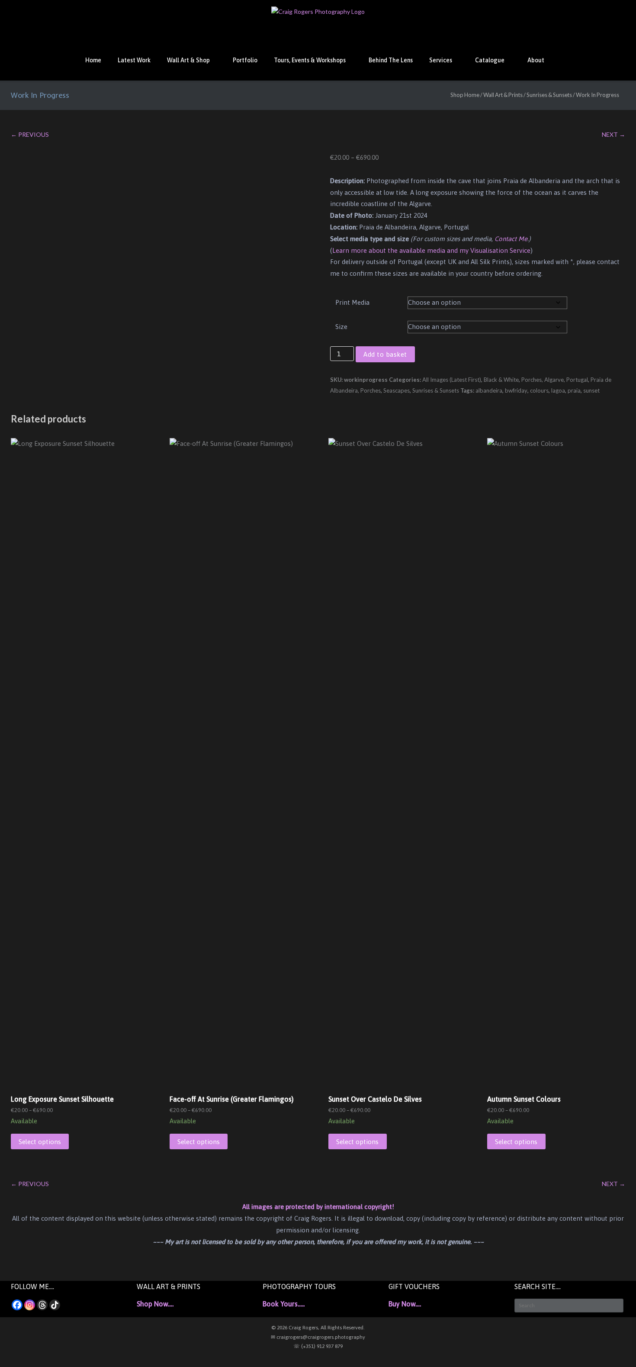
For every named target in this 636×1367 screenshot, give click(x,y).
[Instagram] (29, 1304)
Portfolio (245, 60)
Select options (40, 1141)
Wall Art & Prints (503, 94)
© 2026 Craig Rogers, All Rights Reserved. (318, 1328)
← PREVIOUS (30, 134)
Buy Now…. (405, 1304)
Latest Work (134, 60)
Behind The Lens (391, 60)
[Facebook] (17, 1304)
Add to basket (385, 354)
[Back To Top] (614, 1345)
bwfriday (516, 390)
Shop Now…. (155, 1304)
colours (539, 390)
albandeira (488, 390)
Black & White (501, 379)
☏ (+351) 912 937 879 (318, 1346)
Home (93, 60)
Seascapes (396, 390)
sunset (591, 390)
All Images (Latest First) (451, 379)
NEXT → (613, 134)
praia (574, 390)
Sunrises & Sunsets (549, 94)
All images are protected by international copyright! (318, 1206)
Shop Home (464, 94)
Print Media (352, 302)
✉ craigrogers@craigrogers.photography (318, 1337)
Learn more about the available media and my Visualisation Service (431, 250)
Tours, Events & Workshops (310, 60)
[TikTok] (54, 1304)
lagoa (558, 390)
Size (341, 326)
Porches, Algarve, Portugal (554, 379)
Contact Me (511, 238)
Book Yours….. (284, 1304)
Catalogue (489, 60)
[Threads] (42, 1304)
